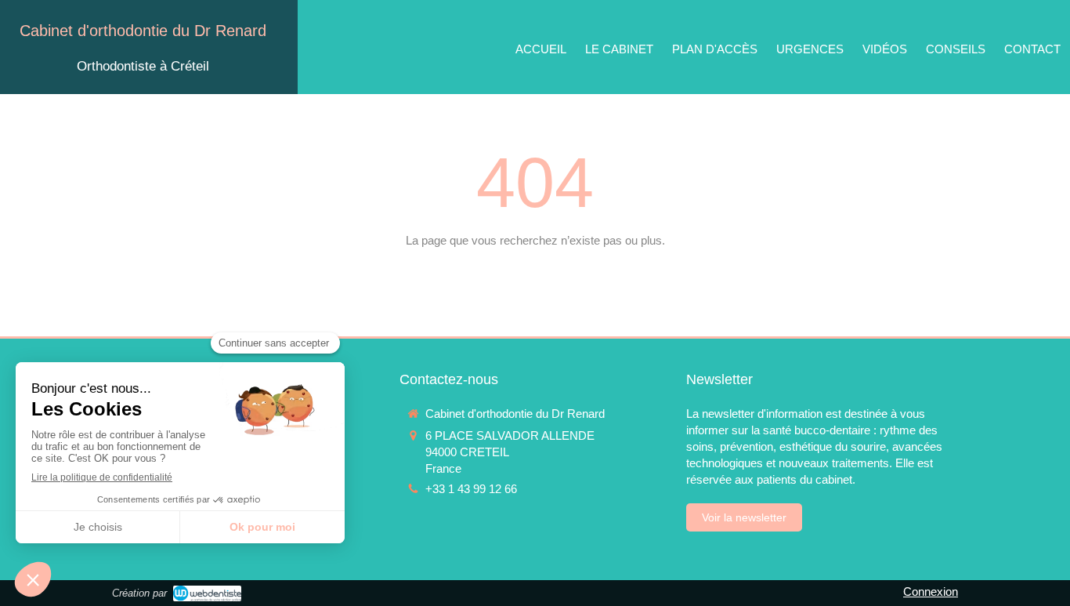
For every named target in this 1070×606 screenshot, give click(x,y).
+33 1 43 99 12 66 (471, 488)
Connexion (930, 591)
